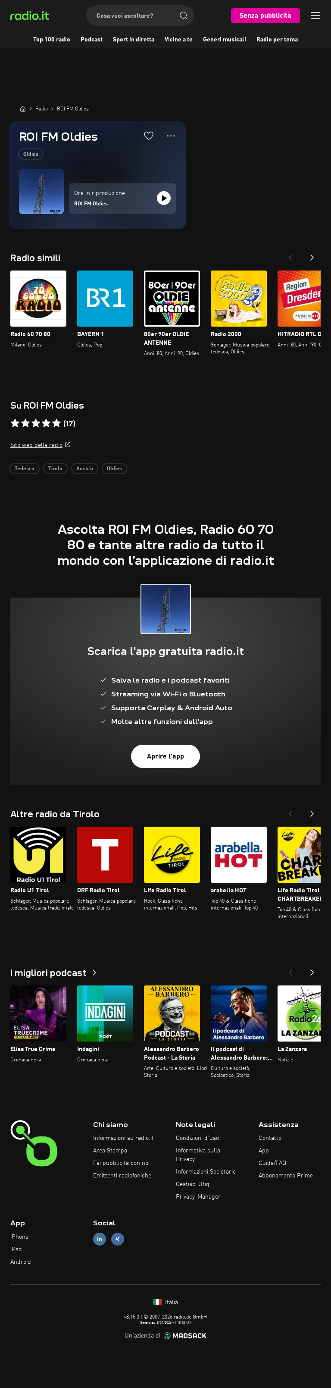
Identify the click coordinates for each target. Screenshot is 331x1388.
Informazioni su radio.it (123, 1138)
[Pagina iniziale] (22, 108)
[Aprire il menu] (315, 15)
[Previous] (290, 255)
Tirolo (55, 469)
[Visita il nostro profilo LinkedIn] (99, 1239)
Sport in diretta (133, 40)
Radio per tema (277, 40)
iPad (16, 1249)
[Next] (312, 255)
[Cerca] (183, 15)
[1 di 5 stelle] (15, 423)
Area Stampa (110, 1151)
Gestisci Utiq (192, 1184)
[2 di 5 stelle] (25, 423)
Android (20, 1262)
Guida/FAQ (272, 1163)
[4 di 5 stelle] (46, 423)
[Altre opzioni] (171, 136)
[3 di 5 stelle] (36, 423)
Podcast (92, 40)
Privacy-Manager (198, 1197)
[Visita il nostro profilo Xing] (117, 1239)
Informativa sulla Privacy (198, 1155)
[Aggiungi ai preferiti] (149, 135)
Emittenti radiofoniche (122, 1176)
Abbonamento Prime (286, 1176)
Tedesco (24, 469)
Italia (170, 1303)
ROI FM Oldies (91, 204)
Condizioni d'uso (197, 1138)
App (264, 1151)
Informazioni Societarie (206, 1172)
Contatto (270, 1138)
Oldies (30, 154)
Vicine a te (179, 40)
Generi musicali (224, 40)
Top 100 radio (51, 40)
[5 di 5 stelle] (56, 423)
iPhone (19, 1237)
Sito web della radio (36, 445)
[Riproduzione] (164, 198)
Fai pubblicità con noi (121, 1163)
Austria (84, 469)
